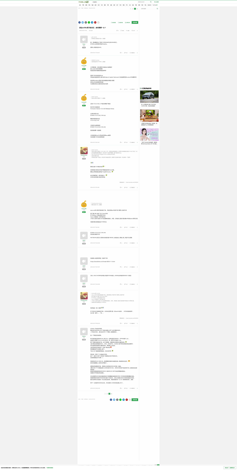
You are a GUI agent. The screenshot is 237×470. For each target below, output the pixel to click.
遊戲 (111, 5)
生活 (130, 5)
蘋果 (95, 5)
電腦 (92, 5)
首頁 (80, 5)
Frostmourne (84, 155)
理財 (136, 5)
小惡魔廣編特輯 (146, 88)
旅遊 (133, 5)
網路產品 (86, 8)
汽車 (102, 5)
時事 (142, 5)
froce (84, 44)
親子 (117, 5)
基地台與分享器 (92, 8)
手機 (83, 5)
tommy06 (84, 65)
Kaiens (84, 336)
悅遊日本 (149, 5)
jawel (84, 240)
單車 (108, 5)
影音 (99, 5)
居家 (114, 5)
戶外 (127, 5)
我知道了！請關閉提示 (230, 467)
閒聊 (139, 5)
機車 (105, 5)
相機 (86, 5)
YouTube (154, 5)
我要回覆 (135, 22)
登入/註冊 (156, 2)
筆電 (89, 5)
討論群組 (95, 2)
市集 (145, 5)
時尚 (120, 5)
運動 (124, 5)
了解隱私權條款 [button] (49, 467)
